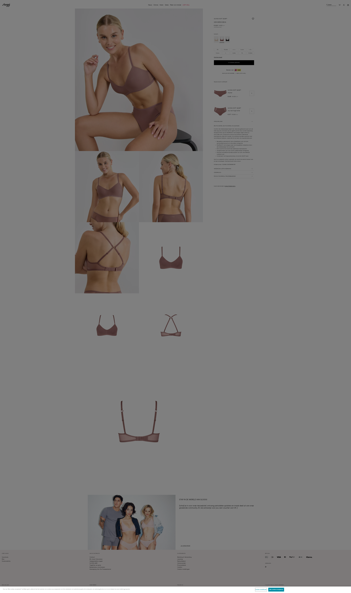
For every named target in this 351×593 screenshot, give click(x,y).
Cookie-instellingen (261, 589)
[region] (175, 589)
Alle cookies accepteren (276, 589)
